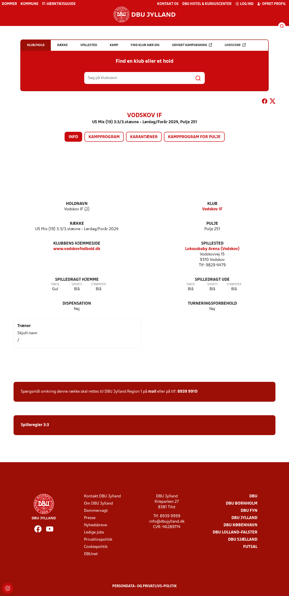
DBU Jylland (244, 518)
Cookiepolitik (95, 547)
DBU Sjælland (242, 540)
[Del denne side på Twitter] (272, 102)
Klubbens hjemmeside (76, 244)
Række (77, 224)
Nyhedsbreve (95, 525)
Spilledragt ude (212, 280)
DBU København (240, 525)
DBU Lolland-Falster (235, 532)
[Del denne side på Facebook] (264, 102)
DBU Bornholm (241, 504)
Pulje (212, 224)
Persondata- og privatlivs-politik (144, 586)
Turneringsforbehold (212, 304)
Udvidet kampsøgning (189, 45)
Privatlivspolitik (98, 540)
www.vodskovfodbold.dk (76, 249)
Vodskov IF (212, 209)
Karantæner (144, 137)
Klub (212, 204)
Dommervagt (96, 511)
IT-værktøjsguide (59, 4)
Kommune (29, 4)
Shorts (77, 284)
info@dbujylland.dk (166, 522)
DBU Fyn (249, 511)
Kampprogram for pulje (194, 137)
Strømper (98, 284)
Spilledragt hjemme (77, 280)
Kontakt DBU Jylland (102, 496)
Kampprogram (104, 137)
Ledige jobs (94, 532)
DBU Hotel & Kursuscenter (206, 4)
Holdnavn (77, 204)
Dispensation (77, 304)
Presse (90, 518)
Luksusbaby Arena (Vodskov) (212, 249)
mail (152, 392)
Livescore (233, 45)
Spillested (212, 244)
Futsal (250, 547)
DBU (253, 496)
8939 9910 (187, 392)
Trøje (55, 284)
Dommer (9, 4)
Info (73, 137)
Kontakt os (168, 4)
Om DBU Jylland (98, 504)
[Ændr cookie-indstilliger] (7, 588)
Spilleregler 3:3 (35, 425)
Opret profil (274, 4)
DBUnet (91, 554)
